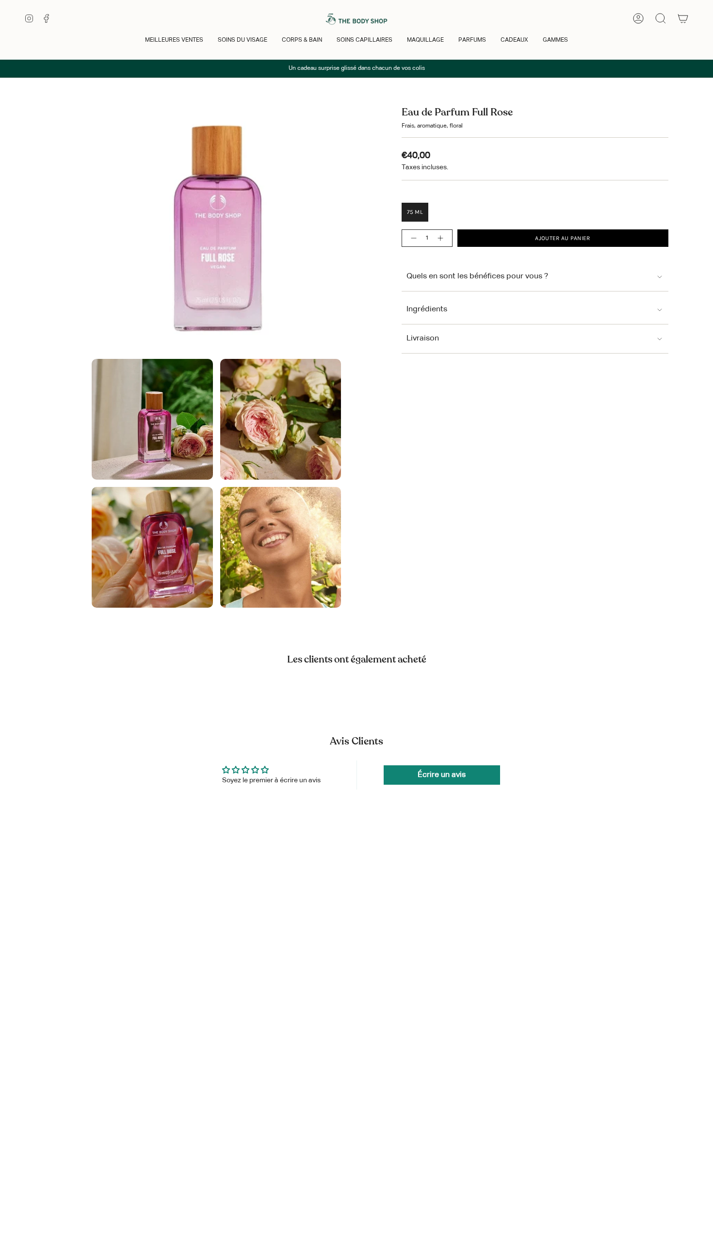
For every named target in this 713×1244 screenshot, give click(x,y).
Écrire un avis (442, 775)
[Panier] (683, 18)
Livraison (422, 338)
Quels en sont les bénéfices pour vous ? (477, 276)
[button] (174, 41)
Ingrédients (426, 309)
